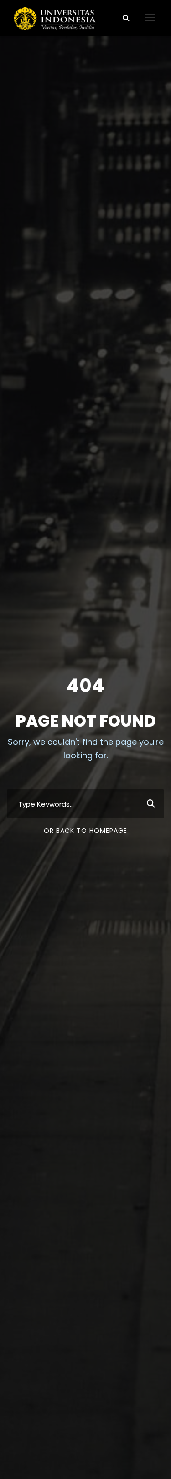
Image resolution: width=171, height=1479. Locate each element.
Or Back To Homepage (85, 830)
